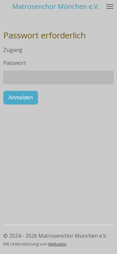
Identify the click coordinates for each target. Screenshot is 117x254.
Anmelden (20, 97)
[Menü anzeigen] (110, 6)
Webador (57, 244)
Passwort (14, 62)
